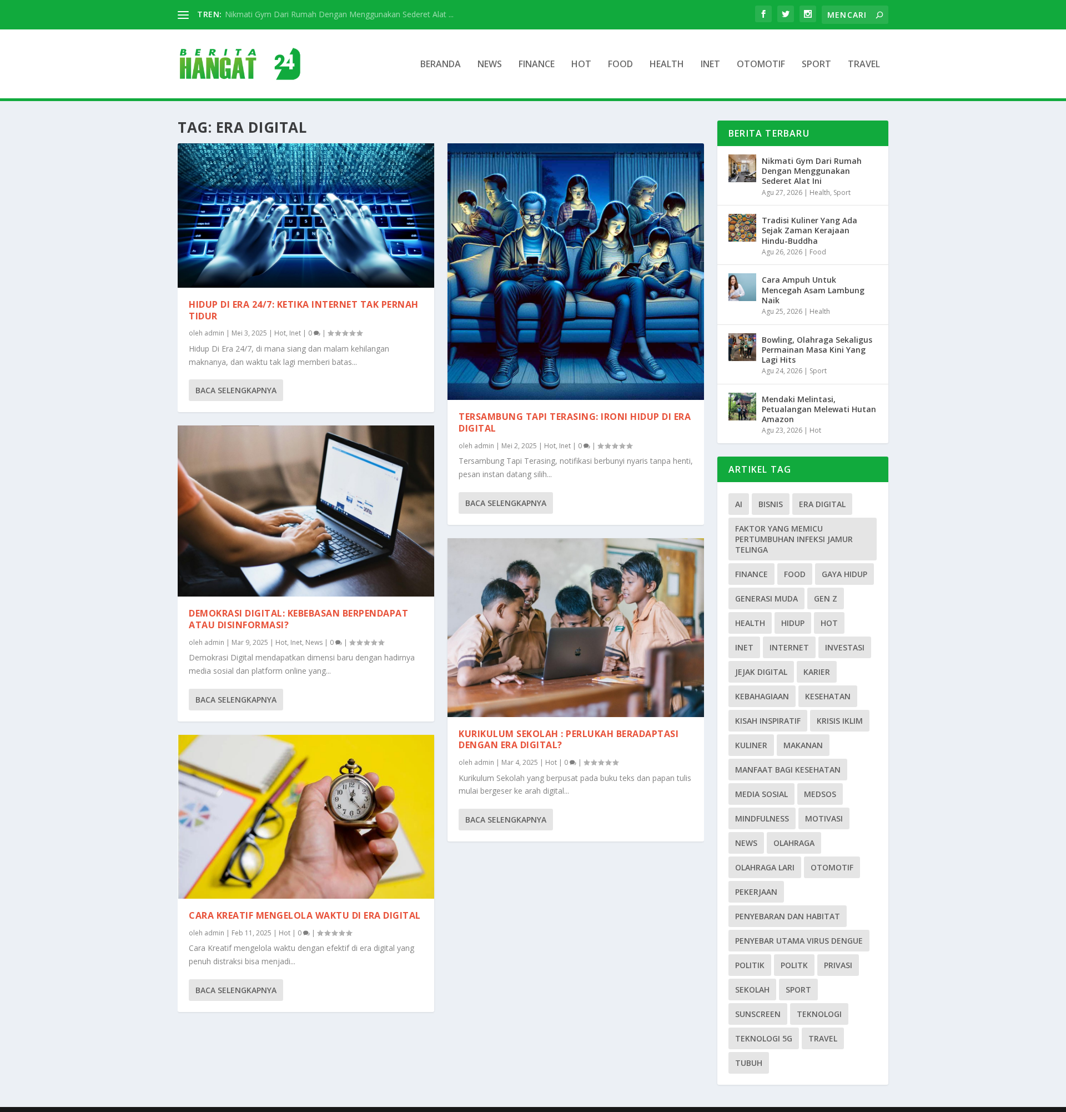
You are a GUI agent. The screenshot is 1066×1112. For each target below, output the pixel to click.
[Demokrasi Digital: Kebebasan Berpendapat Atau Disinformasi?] (306, 511)
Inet (710, 64)
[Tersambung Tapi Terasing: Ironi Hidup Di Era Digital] (575, 271)
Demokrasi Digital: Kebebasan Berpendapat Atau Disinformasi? (298, 619)
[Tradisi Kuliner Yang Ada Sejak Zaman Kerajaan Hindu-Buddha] (742, 228)
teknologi (819, 1014)
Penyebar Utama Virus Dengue (799, 940)
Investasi (844, 647)
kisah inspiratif (768, 720)
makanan (803, 745)
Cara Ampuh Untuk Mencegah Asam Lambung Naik (813, 289)
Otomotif (761, 64)
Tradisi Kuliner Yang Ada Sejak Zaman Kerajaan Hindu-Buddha (809, 230)
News (489, 64)
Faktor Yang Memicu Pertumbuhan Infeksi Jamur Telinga (794, 539)
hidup (792, 623)
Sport (816, 64)
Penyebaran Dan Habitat (787, 916)
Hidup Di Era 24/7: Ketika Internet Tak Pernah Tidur (304, 310)
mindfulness (762, 818)
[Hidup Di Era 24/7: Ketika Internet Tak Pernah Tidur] (306, 215)
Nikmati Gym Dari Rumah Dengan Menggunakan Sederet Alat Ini (812, 171)
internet (789, 647)
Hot (581, 64)
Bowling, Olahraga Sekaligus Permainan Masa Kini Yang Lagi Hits (817, 349)
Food (620, 64)
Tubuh (748, 1063)
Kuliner (751, 745)
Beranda (440, 64)
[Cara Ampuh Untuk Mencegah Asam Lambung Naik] (742, 287)
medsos (820, 794)
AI (738, 504)
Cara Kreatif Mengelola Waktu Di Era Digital (305, 915)
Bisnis (770, 504)
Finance (537, 64)
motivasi (824, 818)
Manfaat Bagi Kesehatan (788, 769)
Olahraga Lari (765, 867)
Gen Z (825, 598)
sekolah (752, 989)
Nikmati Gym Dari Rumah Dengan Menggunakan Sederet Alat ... (339, 14)
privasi (838, 965)
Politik (750, 965)
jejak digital (761, 672)
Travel (864, 64)
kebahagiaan (762, 696)
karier (816, 672)
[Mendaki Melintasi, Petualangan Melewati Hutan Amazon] (742, 406)
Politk (794, 965)
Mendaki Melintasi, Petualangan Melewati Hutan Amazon (819, 409)
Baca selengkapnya (235, 390)
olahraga (793, 843)
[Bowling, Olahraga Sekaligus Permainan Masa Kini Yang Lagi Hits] (742, 347)
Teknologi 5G (763, 1038)
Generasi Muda (766, 598)
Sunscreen (758, 1014)
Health (667, 64)
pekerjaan (756, 891)
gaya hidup (844, 574)
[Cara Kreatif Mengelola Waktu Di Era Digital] (306, 817)
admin (214, 333)
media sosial (761, 794)
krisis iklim (840, 720)
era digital (822, 504)
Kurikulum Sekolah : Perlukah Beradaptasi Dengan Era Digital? (568, 740)
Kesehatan (828, 696)
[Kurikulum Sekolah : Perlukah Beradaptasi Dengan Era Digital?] (575, 627)
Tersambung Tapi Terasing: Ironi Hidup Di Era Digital (575, 422)
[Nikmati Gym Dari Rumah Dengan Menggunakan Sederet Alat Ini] (742, 168)
